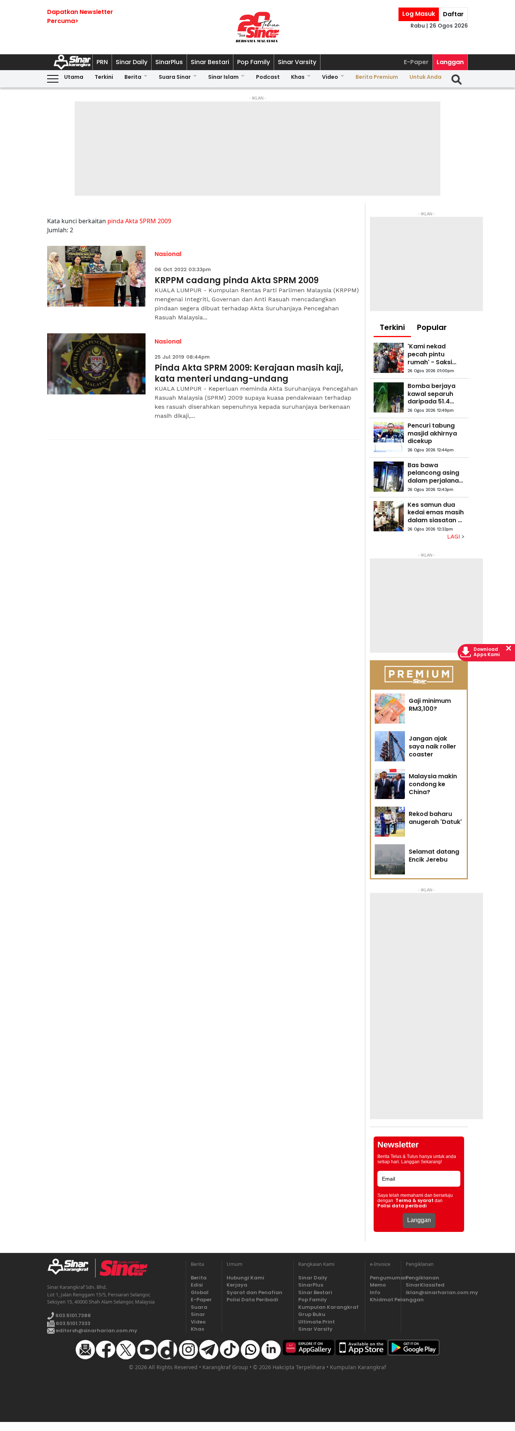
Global (199, 1292)
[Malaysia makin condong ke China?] (390, 784)
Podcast (268, 77)
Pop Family (253, 62)
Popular (432, 327)
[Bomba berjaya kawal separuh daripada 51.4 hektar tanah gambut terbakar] (389, 397)
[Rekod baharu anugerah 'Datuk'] (390, 822)
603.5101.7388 (72, 1315)
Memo (378, 1284)
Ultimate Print (316, 1321)
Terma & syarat (414, 1200)
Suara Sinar (175, 77)
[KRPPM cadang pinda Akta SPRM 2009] (96, 276)
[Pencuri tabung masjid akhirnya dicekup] (389, 437)
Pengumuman (383, 1277)
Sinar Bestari (210, 62)
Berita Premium (377, 77)
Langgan (450, 62)
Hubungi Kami (245, 1277)
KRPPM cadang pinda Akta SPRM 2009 (237, 280)
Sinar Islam (223, 77)
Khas (298, 77)
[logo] (71, 1268)
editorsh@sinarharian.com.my (96, 1330)
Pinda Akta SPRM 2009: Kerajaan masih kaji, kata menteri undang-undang (249, 373)
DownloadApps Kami (487, 652)
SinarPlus (169, 62)
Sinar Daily (131, 62)
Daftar (453, 14)
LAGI (454, 536)
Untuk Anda (425, 77)
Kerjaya (237, 1284)
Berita (132, 77)
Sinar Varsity (297, 62)
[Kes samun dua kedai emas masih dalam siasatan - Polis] (389, 516)
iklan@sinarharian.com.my (437, 1292)
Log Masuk (418, 13)
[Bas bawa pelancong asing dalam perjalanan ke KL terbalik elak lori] (389, 477)
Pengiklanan (422, 1277)
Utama (73, 77)
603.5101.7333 (72, 1323)
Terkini (104, 77)
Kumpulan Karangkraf (328, 1307)
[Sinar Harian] (257, 27)
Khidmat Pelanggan (383, 1299)
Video (330, 77)
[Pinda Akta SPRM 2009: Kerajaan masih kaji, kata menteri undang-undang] (96, 363)
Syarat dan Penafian (254, 1292)
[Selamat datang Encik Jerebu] (390, 859)
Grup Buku (311, 1314)
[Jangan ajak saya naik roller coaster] (390, 746)
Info (375, 1292)
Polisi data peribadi (402, 1206)
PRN (102, 62)
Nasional (168, 254)
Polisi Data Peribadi (252, 1299)
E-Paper (416, 62)
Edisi (197, 1284)
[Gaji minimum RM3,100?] (390, 708)
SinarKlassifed (425, 1284)
